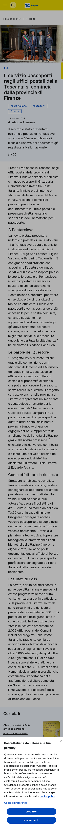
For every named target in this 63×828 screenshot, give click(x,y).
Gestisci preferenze (15, 802)
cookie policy (47, 796)
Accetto (31, 811)
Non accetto (31, 820)
